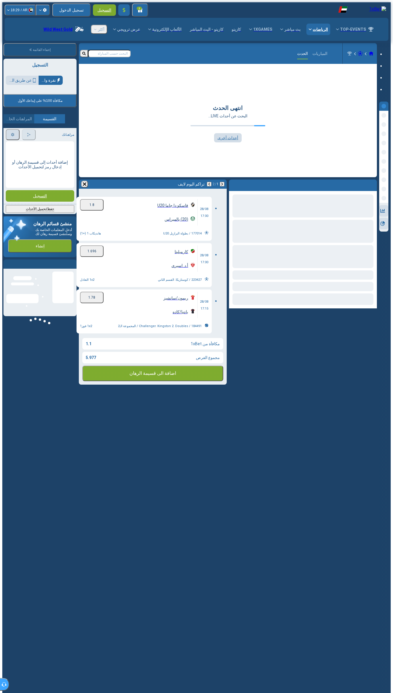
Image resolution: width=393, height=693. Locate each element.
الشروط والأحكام (60, 135)
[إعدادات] (43, 10)
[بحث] (84, 53)
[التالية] (209, 184)
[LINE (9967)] (371, 53)
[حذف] (84, 184)
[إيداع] (124, 10)
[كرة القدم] (360, 53)
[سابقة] (222, 184)
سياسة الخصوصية (19, 135)
